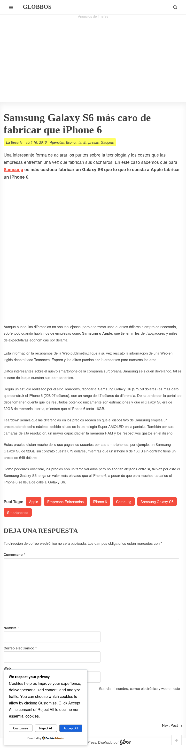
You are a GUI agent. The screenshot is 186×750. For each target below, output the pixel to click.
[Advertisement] (93, 53)
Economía (73, 142)
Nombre (11, 627)
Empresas (91, 142)
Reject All (46, 728)
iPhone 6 (100, 501)
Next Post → (172, 725)
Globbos (37, 7)
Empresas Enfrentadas (65, 501)
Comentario (14, 554)
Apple (33, 501)
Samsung (13, 169)
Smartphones (17, 512)
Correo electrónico (20, 648)
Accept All (71, 728)
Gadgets (107, 142)
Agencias (57, 142)
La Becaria (14, 142)
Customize (20, 728)
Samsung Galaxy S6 (156, 501)
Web (7, 668)
